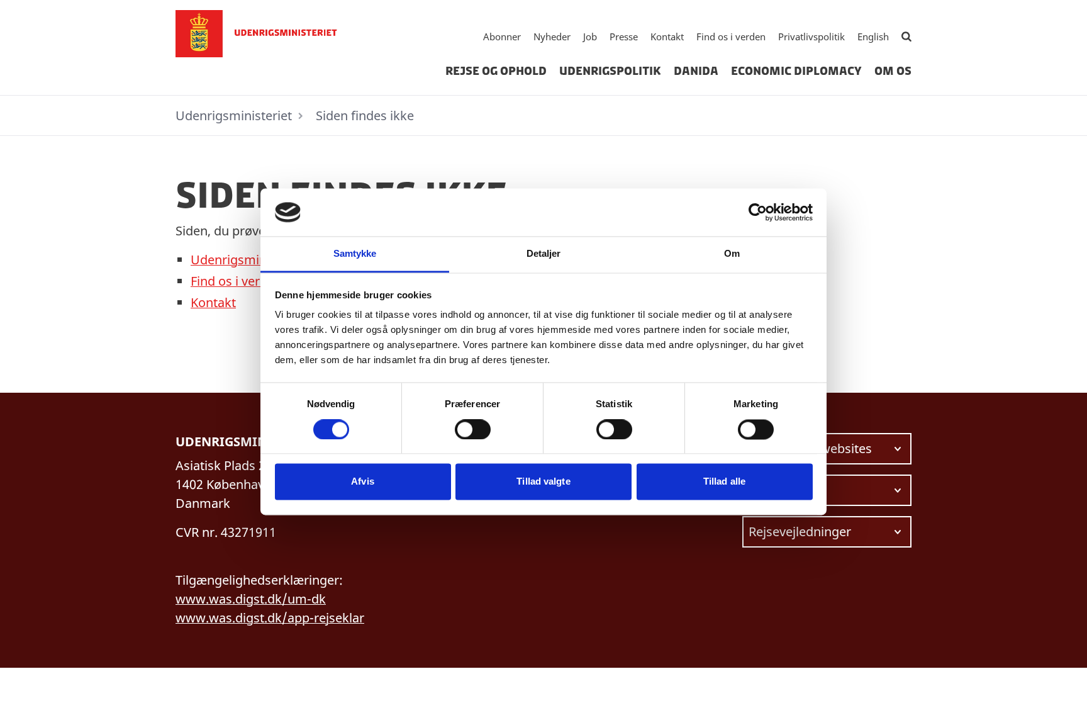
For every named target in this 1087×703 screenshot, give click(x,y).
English (873, 36)
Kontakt (667, 36)
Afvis (362, 481)
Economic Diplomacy (796, 71)
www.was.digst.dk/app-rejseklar (270, 617)
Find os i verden (731, 36)
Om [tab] (732, 254)
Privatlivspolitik (811, 36)
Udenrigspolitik (610, 71)
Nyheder (552, 36)
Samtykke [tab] (355, 254)
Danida (696, 71)
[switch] (473, 429)
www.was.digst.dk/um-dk (251, 598)
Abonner (502, 36)
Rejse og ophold (496, 71)
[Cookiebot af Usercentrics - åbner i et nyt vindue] (758, 212)
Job (590, 36)
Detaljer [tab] (544, 254)
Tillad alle (724, 481)
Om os (892, 71)
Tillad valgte (543, 481)
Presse (624, 36)
